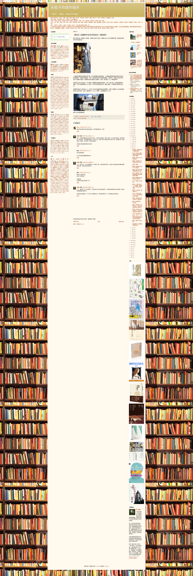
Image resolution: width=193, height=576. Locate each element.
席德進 (60, 192)
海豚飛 (56, 163)
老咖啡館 (58, 26)
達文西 (52, 28)
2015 (132, 121)
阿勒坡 (61, 98)
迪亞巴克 (63, 95)
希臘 (56, 122)
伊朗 (67, 20)
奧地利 (54, 121)
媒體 (74, 17)
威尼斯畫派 (138, 26)
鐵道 (77, 26)
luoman (97, 566)
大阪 (54, 87)
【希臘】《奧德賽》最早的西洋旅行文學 (137, 161)
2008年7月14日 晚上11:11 (88, 136)
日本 (78, 118)
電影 (117, 26)
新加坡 (64, 99)
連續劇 (125, 26)
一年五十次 (53, 56)
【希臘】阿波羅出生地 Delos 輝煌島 (137, 167)
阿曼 (56, 20)
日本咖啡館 (68, 26)
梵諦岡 (61, 125)
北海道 (96, 20)
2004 (132, 247)
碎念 (55, 48)
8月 (133, 146)
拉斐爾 (62, 28)
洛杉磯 (53, 102)
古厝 (87, 26)
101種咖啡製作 (65, 56)
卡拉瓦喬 (67, 28)
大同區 (60, 25)
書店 (94, 26)
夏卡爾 (95, 28)
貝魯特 (56, 98)
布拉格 (108, 22)
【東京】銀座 (135, 164)
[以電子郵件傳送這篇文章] (94, 116)
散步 (52, 64)
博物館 (132, 26)
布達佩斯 (59, 96)
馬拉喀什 (53, 107)
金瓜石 (73, 25)
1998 (132, 257)
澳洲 (66, 130)
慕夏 (92, 28)
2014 (132, 123)
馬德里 (126, 22)
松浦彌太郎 (64, 188)
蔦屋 (66, 55)
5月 (133, 229)
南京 (57, 104)
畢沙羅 (62, 189)
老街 (84, 26)
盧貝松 (55, 177)
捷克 (59, 118)
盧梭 (64, 191)
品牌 (96, 26)
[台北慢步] (136, 298)
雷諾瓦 (57, 186)
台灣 (52, 115)
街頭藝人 (100, 26)
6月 (133, 227)
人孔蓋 (58, 56)
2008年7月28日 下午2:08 (84, 172)
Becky (78, 127)
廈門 (64, 96)
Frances (56, 172)
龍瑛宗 (112, 28)
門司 (52, 89)
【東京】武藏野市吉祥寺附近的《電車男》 (137, 198)
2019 (132, 113)
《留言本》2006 (139, 53)
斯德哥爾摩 (66, 101)
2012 (132, 127)
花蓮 (63, 147)
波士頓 (52, 86)
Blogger (107, 566)
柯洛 (56, 191)
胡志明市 (56, 108)
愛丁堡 (66, 107)
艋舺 (65, 148)
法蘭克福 (121, 22)
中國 (54, 118)
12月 (133, 137)
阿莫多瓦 (59, 173)
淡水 (54, 147)
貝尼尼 (52, 185)
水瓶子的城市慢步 (65, 7)
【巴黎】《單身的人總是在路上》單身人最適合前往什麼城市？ (137, 211)
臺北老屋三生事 (61, 19)
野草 (99, 17)
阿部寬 (67, 167)
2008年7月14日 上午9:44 (85, 127)
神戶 (67, 22)
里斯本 (135, 22)
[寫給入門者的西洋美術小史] (136, 482)
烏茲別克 (59, 132)
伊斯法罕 (67, 102)
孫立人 (62, 180)
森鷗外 (52, 189)
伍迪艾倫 (121, 26)
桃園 (58, 145)
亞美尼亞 (76, 20)
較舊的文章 (121, 221)
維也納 (103, 22)
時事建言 (55, 66)
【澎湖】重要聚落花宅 (137, 214)
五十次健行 (62, 52)
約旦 (60, 93)
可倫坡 (58, 107)
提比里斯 (60, 101)
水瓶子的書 (53, 19)
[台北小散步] (136, 441)
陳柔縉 (67, 189)
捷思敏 (59, 169)
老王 (64, 182)
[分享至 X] (97, 116)
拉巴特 (52, 108)
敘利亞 (59, 20)
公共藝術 (106, 26)
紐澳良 (57, 102)
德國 (64, 118)
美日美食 (59, 58)
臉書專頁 (108, 17)
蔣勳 (63, 192)
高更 (85, 28)
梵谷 (88, 28)
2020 (132, 111)
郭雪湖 (103, 28)
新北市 (61, 77)
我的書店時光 (53, 71)
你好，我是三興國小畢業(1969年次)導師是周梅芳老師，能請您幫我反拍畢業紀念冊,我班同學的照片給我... (136, 77)
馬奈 (79, 28)
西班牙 (67, 119)
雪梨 (60, 108)
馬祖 (86, 25)
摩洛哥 (92, 20)
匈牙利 (52, 130)
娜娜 (66, 172)
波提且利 (57, 189)
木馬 (52, 164)
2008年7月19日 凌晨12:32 (88, 162)
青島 (68, 105)
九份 (77, 25)
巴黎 (79, 22)
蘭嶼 (62, 152)
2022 (132, 107)
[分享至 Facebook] (99, 116)
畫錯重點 (54, 58)
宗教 (110, 26)
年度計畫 (82, 17)
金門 (84, 25)
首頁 (113, 17)
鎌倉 (63, 86)
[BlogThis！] (96, 116)
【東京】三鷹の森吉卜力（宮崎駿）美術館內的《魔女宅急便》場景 (137, 186)
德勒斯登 (116, 22)
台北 (52, 25)
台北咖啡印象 (54, 69)
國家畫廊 (99, 22)
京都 (61, 22)
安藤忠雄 (53, 170)
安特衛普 (65, 104)
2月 (133, 236)
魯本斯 (72, 28)
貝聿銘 (53, 183)
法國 (55, 116)
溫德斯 (62, 176)
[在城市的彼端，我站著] (136, 503)
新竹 (56, 144)
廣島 (54, 85)
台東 (81, 25)
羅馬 (82, 22)
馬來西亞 (62, 130)
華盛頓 (59, 105)
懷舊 (89, 26)
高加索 (71, 20)
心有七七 (64, 159)
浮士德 (60, 191)
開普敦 (64, 105)
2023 (132, 105)
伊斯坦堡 (75, 22)
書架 (61, 48)
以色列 (52, 20)
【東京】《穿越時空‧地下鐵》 (137, 202)
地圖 (91, 17)
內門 (53, 152)
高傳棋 (56, 179)
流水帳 (77, 17)
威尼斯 (85, 22)
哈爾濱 (62, 107)
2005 (132, 244)
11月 (133, 139)
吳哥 (71, 22)
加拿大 (55, 131)
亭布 (55, 101)
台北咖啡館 (53, 26)
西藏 (64, 127)
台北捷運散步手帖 (63, 69)
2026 (132, 99)
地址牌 (56, 51)
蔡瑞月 (63, 170)
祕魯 (100, 20)
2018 (132, 115)
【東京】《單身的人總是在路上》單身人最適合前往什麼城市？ (137, 206)
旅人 (103, 26)
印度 (80, 20)
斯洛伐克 (87, 20)
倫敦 (95, 22)
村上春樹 (53, 182)
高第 (65, 173)
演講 (67, 17)
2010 (132, 131)
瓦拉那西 (60, 92)
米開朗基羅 (57, 28)
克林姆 (52, 180)
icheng (66, 179)
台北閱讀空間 (74, 19)
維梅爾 (64, 177)
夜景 (60, 54)
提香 (66, 180)
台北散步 (74, 26)
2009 (132, 134)
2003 (132, 249)
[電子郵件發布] (92, 116)
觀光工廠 (129, 26)
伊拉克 (56, 134)
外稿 (64, 17)
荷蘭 (58, 128)
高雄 (63, 145)
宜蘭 (52, 144)
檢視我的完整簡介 (133, 558)
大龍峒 (59, 150)
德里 (65, 92)
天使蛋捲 (66, 166)
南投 (55, 150)
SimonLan (53, 174)
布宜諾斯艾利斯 (54, 105)
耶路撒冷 (64, 93)
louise (61, 172)
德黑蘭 (57, 95)
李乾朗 (59, 188)
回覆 (78, 131)
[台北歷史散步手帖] (136, 319)
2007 (132, 240)
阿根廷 (54, 133)
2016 (132, 119)
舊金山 (62, 102)
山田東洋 (67, 185)
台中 (61, 80)
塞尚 (53, 191)
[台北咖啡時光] (136, 423)
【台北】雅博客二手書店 (137, 181)
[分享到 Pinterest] (100, 116)
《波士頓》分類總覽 (135, 42)
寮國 (52, 127)
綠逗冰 (87, 17)
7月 (133, 148)
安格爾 (54, 188)
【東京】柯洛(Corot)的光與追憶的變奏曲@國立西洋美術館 (137, 217)
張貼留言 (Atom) (80, 224)
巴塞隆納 (131, 22)
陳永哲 (131, 84)
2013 (132, 125)
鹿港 (63, 151)
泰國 (60, 127)
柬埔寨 (56, 119)
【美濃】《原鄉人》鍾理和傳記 (137, 158)
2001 (132, 253)
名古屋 (52, 90)
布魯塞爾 (60, 99)
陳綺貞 (57, 183)
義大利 (61, 116)
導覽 (71, 17)
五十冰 (64, 54)
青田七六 (95, 17)
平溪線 (68, 25)
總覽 (52, 17)
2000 (132, 255)
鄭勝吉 (52, 176)
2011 (132, 129)
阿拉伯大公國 (64, 128)
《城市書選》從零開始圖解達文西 (137, 224)
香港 (66, 87)
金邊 (68, 95)
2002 (132, 251)
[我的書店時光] (136, 403)
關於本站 (56, 17)
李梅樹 (65, 183)
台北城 (61, 144)
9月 (133, 144)
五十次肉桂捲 (54, 52)
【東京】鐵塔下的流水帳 (137, 221)
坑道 (82, 26)
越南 (51, 131)
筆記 (62, 51)
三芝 (56, 152)
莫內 (82, 28)
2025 (132, 101)
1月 (133, 238)
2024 (132, 103)
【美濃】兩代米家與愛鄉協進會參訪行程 (137, 170)
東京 (58, 22)
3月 (133, 234)
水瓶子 (60, 17)
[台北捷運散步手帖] (136, 360)
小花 (58, 174)
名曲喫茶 (63, 26)
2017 (132, 117)
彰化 (55, 151)
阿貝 (63, 164)
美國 (67, 115)
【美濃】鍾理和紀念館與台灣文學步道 (137, 178)
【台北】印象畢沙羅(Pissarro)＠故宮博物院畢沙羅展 (137, 195)
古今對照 (61, 55)
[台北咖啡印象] (136, 461)
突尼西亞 (64, 132)
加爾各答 (53, 104)
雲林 (63, 90)
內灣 (59, 152)
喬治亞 (56, 130)
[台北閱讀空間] (136, 340)
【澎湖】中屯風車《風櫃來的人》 (137, 190)
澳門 (55, 92)
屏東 (55, 148)
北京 (52, 22)
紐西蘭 (60, 134)
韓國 (66, 125)
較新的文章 (76, 221)
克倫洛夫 (54, 96)
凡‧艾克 (63, 186)
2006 (132, 242)
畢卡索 (99, 28)
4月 (133, 232)
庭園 (80, 26)
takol (62, 183)
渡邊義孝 (55, 167)
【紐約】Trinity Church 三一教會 (139, 47)
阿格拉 (55, 93)
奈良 (64, 22)
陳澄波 (108, 28)
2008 (132, 136)
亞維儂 (54, 99)
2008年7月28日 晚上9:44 (87, 187)
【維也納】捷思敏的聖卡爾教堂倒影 (137, 150)
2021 (132, 109)
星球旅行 (103, 17)
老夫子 (61, 167)
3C (65, 51)
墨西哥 (63, 131)
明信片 (112, 26)
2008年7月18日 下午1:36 (84, 150)
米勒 (76, 28)
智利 (103, 20)
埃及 (60, 131)
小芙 (58, 170)
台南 (79, 25)
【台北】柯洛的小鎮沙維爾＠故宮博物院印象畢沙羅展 (137, 154)
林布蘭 (53, 186)
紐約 (139, 22)
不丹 (83, 20)
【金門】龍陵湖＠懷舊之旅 (139, 36)
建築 (62, 46)
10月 (133, 142)
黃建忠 (57, 176)
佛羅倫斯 (91, 22)
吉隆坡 (61, 104)
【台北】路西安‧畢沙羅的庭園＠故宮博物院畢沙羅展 (137, 174)
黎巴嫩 (63, 20)
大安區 (64, 25)
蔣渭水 (55, 166)
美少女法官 (58, 182)
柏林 (112, 22)
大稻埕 (55, 25)
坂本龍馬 (55, 192)
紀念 (67, 48)
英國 (67, 116)
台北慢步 (68, 19)
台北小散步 (60, 70)
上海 (55, 22)
